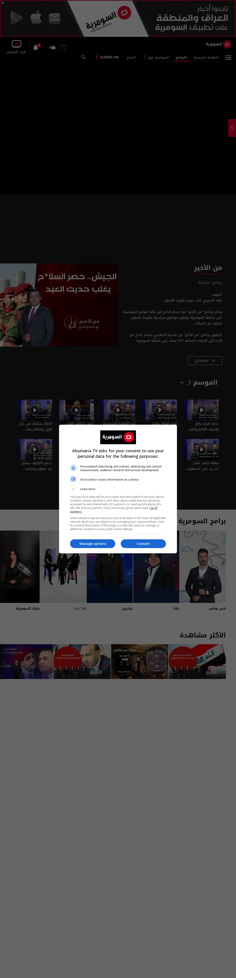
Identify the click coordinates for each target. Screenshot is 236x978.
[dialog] (118, 489)
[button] (118, 489)
